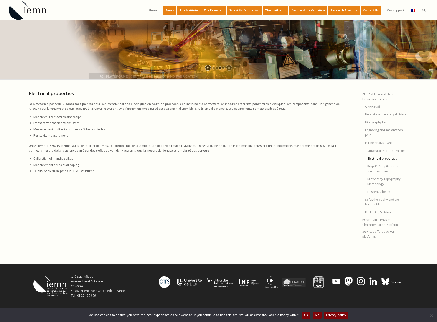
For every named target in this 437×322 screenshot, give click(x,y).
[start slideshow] (208, 68)
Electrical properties (382, 158)
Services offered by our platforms (378, 233)
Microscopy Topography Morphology (384, 181)
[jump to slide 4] (223, 68)
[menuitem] (153, 10)
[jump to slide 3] (220, 68)
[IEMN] (30, 10)
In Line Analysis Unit (378, 143)
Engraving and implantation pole (384, 132)
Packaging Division (378, 212)
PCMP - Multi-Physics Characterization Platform (380, 222)
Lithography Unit (376, 122)
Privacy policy (336, 315)
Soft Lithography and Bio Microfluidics (382, 202)
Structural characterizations (386, 151)
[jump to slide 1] (213, 68)
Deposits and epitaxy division (385, 114)
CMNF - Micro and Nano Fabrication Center (378, 96)
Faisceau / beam (378, 192)
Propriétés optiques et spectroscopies (382, 168)
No (317, 315)
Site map (397, 282)
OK (306, 315)
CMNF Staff (372, 106)
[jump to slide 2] (216, 68)
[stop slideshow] (229, 68)
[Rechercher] (423, 10)
